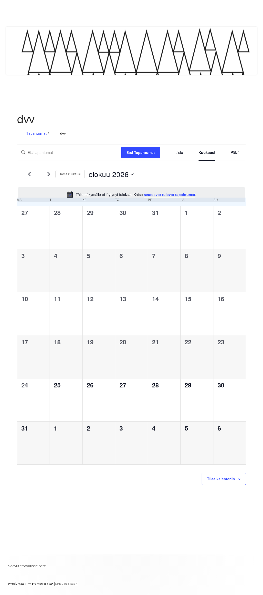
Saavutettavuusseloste (27, 565)
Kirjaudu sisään (66, 584)
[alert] (131, 194)
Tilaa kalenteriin (221, 478)
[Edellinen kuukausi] (29, 174)
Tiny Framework (36, 584)
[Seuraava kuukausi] (48, 174)
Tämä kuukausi (70, 174)
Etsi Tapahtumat (140, 152)
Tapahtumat (36, 133)
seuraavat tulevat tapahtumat (169, 194)
